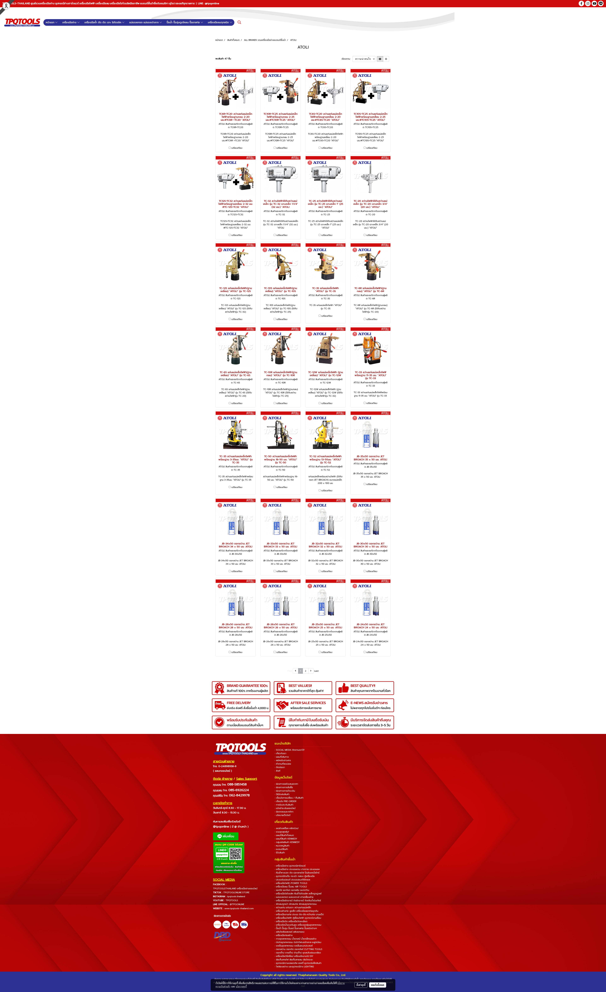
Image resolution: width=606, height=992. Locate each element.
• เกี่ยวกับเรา (280, 753)
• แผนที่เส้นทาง (282, 757)
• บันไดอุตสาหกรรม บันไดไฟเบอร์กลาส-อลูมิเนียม (298, 942)
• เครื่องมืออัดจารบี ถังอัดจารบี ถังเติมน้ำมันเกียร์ (298, 900)
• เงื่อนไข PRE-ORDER (285, 801)
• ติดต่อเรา (280, 767)
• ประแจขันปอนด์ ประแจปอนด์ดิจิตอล (292, 879)
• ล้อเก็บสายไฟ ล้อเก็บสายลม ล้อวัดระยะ (294, 959)
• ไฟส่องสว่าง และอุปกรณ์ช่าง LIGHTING (294, 966)
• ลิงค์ (277, 770)
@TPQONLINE (237, 904)
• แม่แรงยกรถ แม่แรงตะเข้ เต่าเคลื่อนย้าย (294, 897)
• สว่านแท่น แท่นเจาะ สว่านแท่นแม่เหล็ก (293, 907)
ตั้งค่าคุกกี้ (360, 984)
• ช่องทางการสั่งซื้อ (284, 787)
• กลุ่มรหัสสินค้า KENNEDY (287, 842)
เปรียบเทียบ (237, 148)
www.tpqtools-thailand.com (239, 908)
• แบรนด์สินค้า (281, 849)
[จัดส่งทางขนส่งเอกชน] (244, 924)
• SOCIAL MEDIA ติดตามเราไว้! (289, 750)
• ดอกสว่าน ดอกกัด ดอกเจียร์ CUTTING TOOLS (298, 949)
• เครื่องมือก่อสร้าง (284, 935)
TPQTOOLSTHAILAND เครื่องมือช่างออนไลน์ (235, 888)
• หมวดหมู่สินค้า (282, 845)
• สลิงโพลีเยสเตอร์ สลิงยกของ (289, 932)
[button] (239, 22)
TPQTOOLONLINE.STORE (236, 892)
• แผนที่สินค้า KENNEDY (286, 838)
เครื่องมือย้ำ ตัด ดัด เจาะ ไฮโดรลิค (103, 22)
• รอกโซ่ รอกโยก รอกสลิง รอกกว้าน (292, 890)
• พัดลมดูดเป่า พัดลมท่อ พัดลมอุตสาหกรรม (296, 904)
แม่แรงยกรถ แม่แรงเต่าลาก (144, 22)
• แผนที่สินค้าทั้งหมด (284, 835)
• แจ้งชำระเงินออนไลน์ (285, 808)
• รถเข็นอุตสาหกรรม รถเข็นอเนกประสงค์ (294, 945)
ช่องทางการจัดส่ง (222, 915)
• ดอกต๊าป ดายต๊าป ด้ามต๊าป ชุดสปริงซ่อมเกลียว (298, 952)
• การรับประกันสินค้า (284, 804)
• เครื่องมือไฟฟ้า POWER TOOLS (291, 883)
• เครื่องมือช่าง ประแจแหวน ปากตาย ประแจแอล (297, 869)
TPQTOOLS (232, 900)
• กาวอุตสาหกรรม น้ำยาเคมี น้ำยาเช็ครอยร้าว (295, 938)
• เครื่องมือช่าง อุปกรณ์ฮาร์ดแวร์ (290, 865)
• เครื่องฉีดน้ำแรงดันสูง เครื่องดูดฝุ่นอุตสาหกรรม (298, 925)
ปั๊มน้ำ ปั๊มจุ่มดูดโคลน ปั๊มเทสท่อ (184, 22)
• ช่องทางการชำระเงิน (285, 791)
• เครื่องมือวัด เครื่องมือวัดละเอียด (291, 921)
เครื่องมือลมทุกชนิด (219, 22)
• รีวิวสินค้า (280, 852)
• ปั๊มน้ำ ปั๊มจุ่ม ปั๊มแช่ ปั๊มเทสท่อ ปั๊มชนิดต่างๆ (296, 928)
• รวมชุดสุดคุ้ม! (282, 831)
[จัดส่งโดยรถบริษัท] (235, 924)
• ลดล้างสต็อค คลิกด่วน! (286, 828)
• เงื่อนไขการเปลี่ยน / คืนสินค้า (289, 798)
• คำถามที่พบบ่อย (283, 764)
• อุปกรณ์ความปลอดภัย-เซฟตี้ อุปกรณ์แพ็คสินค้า (298, 963)
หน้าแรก (50, 22)
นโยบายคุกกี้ (241, 986)
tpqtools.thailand (236, 896)
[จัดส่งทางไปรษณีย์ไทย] (226, 924)
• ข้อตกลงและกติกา (284, 811)
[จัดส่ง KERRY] (217, 924)
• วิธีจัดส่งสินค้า (282, 794)
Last (316, 671)
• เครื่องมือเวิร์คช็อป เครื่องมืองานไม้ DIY (294, 956)
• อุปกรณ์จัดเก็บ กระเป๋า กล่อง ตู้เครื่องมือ (295, 876)
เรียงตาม (347, 59)
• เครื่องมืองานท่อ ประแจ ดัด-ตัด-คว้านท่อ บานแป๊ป (299, 914)
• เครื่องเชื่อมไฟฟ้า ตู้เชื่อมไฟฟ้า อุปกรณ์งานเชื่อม (298, 918)
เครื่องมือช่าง (69, 22)
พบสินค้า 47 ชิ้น (223, 58)
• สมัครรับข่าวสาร (283, 760)
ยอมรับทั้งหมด (377, 984)
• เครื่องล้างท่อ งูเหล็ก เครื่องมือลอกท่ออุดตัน (296, 911)
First (290, 671)
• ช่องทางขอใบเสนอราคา (286, 784)
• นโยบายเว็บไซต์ (282, 815)
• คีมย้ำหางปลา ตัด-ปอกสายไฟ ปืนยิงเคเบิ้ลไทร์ (297, 872)
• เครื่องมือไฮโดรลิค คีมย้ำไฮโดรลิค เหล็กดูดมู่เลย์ (298, 893)
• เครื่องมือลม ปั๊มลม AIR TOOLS (291, 886)
